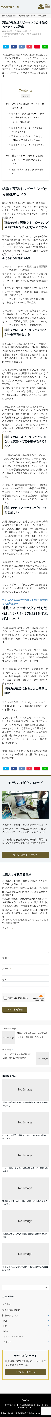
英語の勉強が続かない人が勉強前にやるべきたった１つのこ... (25, 1104)
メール (6, 968)
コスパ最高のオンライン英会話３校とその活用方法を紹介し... (25, 1169)
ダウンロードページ (25, 1371)
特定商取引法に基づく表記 (30, 1405)
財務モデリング (10, 1315)
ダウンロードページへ (25, 854)
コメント (7, 928)
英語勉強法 (36, 34)
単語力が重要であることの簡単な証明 (27, 171)
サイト (5, 979)
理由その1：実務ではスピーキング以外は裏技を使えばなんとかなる (27, 115)
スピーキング (26, 34)
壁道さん (7, 36)
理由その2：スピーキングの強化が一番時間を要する (27, 130)
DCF (5, 1321)
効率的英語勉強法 (11, 34)
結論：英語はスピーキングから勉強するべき (28, 105)
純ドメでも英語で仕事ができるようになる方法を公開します (25, 1137)
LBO (5, 1326)
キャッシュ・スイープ (13, 1336)
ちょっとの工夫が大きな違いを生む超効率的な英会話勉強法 (25, 1268)
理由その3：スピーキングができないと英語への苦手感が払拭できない (27, 138)
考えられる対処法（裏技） (23, 122)
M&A (5, 1331)
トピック (7, 1341)
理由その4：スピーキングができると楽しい (27, 147)
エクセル (6, 1304)
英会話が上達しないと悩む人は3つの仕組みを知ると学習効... (24, 1202)
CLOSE (25, 96)
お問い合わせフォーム (16, 913)
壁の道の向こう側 (10, 7)
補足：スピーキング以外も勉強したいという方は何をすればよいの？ (28, 159)
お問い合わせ (10, 1405)
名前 (5, 957)
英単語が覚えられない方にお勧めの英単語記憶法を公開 (25, 1235)
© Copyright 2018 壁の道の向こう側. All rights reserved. (25, 1413)
